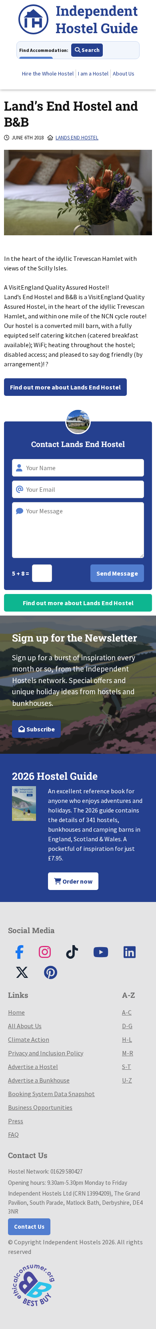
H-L (127, 1039)
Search (90, 50)
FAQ (13, 1134)
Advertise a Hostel (33, 1067)
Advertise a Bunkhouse (39, 1080)
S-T (126, 1067)
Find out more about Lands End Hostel (65, 387)
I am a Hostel (93, 73)
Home (16, 1012)
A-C (127, 1012)
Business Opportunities (40, 1107)
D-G (127, 1026)
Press (15, 1121)
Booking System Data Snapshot (51, 1094)
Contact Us (29, 1226)
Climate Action (28, 1039)
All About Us (25, 1026)
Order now (76, 881)
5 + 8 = (21, 573)
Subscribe (40, 729)
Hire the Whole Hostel (48, 73)
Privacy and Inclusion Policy (45, 1053)
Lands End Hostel (77, 137)
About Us (123, 73)
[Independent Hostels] (78, 20)
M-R (127, 1053)
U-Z (127, 1080)
